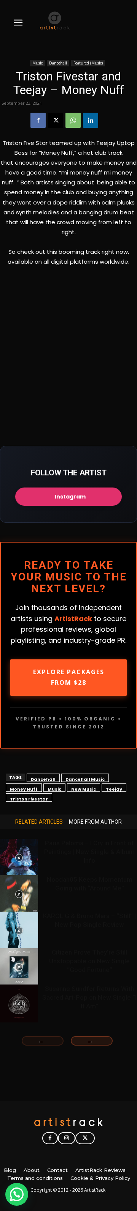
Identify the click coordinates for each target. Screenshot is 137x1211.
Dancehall (58, 63)
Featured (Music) (88, 63)
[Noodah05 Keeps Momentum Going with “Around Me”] (19, 894)
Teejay (114, 789)
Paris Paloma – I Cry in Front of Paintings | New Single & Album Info (89, 851)
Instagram (70, 496)
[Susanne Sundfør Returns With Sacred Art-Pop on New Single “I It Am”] (19, 1003)
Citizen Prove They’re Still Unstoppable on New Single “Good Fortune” (89, 961)
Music (37, 63)
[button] (16, 1194)
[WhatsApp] (73, 120)
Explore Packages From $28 (68, 677)
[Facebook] (38, 120)
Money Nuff (24, 789)
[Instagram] (66, 1138)
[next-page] (92, 1041)
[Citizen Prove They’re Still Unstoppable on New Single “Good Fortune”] (19, 967)
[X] (55, 120)
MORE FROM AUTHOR (95, 821)
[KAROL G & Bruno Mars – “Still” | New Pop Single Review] (19, 931)
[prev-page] (43, 1041)
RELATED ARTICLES (39, 821)
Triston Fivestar (29, 799)
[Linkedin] (90, 120)
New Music (83, 789)
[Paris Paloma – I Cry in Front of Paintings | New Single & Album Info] (19, 858)
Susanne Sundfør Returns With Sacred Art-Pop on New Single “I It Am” (89, 997)
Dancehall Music (85, 779)
